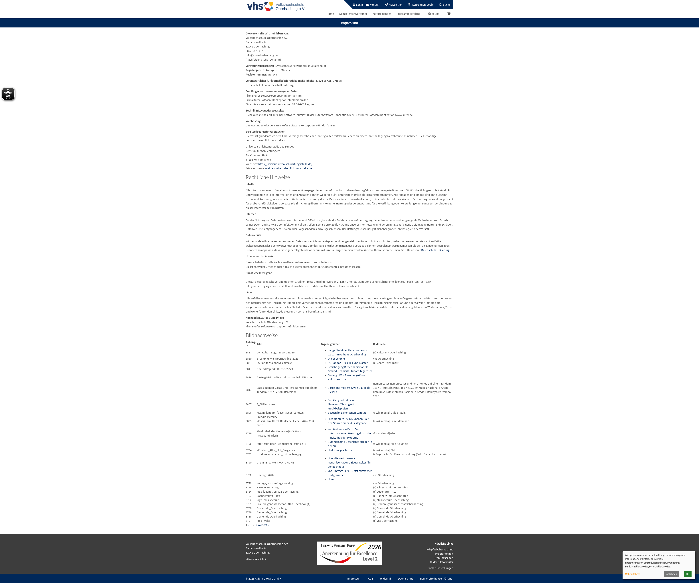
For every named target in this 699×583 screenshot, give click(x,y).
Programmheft (444, 553)
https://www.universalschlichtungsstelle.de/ (285, 164)
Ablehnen (671, 574)
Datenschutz (405, 578)
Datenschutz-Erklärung (435, 250)
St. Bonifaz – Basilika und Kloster (348, 363)
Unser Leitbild (336, 358)
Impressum (354, 578)
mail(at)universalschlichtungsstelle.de (288, 168)
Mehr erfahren (632, 574)
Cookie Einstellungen (440, 568)
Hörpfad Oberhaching (439, 549)
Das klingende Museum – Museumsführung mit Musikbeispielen (343, 404)
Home (331, 479)
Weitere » (263, 525)
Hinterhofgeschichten (341, 450)
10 (255, 525)
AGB (370, 578)
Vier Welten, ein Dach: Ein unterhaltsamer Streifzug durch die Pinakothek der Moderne (349, 433)
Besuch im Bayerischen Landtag (347, 412)
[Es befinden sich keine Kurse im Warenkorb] (448, 13)
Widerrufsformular (441, 562)
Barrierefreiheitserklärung (436, 578)
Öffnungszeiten (444, 558)
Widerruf (385, 578)
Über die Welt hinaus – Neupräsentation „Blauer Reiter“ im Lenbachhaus (349, 462)
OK (687, 574)
